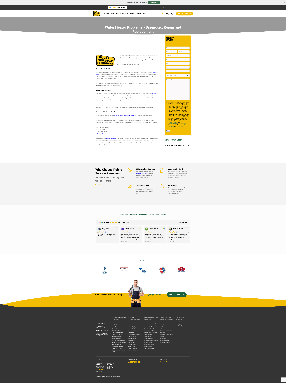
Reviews (178, 7)
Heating (132, 13)
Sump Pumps (131, 332)
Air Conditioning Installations (166, 319)
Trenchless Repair (132, 338)
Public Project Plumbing (117, 348)
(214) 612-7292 (172, 122)
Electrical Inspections (149, 344)
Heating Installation (164, 340)
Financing (178, 321)
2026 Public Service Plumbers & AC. (104, 376)
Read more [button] (100, 241)
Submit (167, 130)
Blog (168, 7)
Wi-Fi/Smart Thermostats (166, 330)
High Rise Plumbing (116, 344)
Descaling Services (132, 348)
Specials (164, 7)
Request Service (176, 295)
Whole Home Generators (149, 328)
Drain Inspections (132, 330)
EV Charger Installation (149, 348)
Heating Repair (163, 338)
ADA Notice (178, 323)
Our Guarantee (179, 319)
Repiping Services (132, 344)
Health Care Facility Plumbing (119, 342)
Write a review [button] (183, 222)
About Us (145, 13)
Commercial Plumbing (117, 323)
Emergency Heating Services (166, 334)
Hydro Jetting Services (133, 350)
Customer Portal (188, 7)
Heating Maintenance (165, 342)
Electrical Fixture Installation (150, 332)
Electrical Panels (147, 319)
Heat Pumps (162, 332)
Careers (182, 7)
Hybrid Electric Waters (117, 336)
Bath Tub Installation (117, 325)
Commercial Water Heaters (118, 340)
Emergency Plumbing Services (119, 317)
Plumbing (106, 13)
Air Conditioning (124, 13)
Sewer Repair (131, 317)
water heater (108, 105)
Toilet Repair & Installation (134, 321)
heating (154, 93)
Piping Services (131, 342)
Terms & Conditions (180, 326)
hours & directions (100, 371)
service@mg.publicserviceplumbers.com (178, 123)
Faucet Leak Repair (116, 326)
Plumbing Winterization (117, 321)
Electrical (138, 13)
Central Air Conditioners (165, 325)
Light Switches (147, 336)
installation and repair (111, 138)
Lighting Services (148, 334)
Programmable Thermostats (150, 326)
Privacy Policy (179, 126)
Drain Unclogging (132, 326)
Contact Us (172, 7)
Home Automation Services (150, 325)
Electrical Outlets (148, 342)
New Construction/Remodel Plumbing (118, 351)
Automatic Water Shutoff (134, 334)
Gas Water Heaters (116, 338)
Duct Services (163, 326)
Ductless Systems (164, 328)
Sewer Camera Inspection (134, 319)
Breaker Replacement (149, 321)
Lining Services (131, 346)
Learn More (154, 2)
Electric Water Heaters (117, 334)
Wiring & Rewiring (148, 346)
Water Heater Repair (116, 330)
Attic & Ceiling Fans (148, 338)
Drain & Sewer (114, 13)
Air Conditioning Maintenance (166, 321)
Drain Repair (131, 325)
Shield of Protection (180, 317)
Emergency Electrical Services (151, 317)
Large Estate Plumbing (117, 346)
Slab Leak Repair (132, 336)
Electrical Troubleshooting (150, 323)
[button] (143, 2)
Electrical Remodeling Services (151, 340)
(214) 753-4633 (118, 115)
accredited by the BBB (141, 173)
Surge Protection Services (150, 330)
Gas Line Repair (131, 340)
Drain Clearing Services (133, 323)
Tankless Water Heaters (117, 332)
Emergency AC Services (165, 317)
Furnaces (162, 336)
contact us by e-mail (129, 115)
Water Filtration (115, 319)
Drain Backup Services (133, 328)
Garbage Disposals (116, 328)
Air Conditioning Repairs (165, 323)
